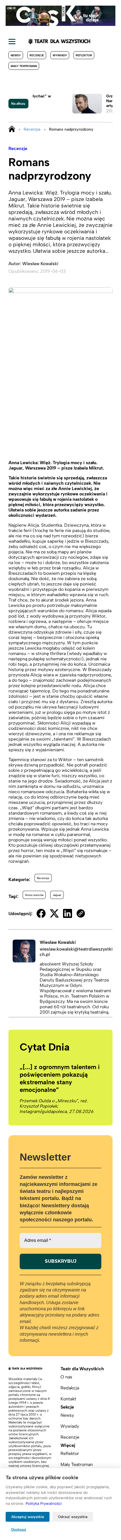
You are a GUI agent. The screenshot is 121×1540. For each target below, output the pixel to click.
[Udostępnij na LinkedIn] (67, 913)
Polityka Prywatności (44, 1503)
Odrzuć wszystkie (73, 1517)
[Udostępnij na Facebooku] (41, 913)
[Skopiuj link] (80, 913)
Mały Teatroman (24, 66)
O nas (66, 1377)
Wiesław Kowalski (40, 263)
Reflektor (84, 55)
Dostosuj (18, 1529)
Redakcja (69, 1388)
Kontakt (68, 1399)
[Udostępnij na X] (54, 913)
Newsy (16, 55)
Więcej (67, 1445)
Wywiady (60, 55)
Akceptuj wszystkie (27, 1517)
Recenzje (37, 55)
